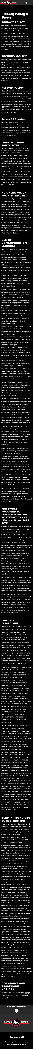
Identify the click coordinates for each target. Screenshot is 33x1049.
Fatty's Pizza (16, 1022)
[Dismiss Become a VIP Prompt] (30, 1034)
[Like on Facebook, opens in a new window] (16, 1011)
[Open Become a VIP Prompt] (16, 1047)
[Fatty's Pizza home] (9, 2)
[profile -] (26, 3)
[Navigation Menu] (31, 2)
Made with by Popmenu (13, 1006)
